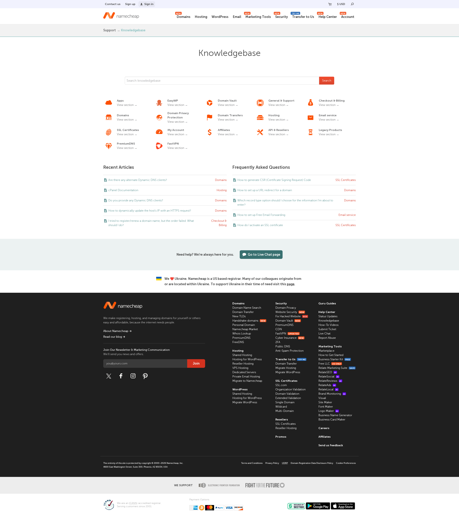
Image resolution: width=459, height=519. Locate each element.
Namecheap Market (245, 329)
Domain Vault (287, 320)
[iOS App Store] (343, 506)
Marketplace (326, 350)
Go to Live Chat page (264, 255)
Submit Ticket (327, 329)
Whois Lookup (241, 333)
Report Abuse (327, 337)
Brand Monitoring (331, 393)
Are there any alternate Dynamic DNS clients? (137, 180)
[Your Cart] (329, 4)
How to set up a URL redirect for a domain (264, 190)
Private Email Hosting (246, 376)
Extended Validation (288, 398)
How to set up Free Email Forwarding (261, 215)
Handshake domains (249, 320)
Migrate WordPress (244, 402)
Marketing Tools (258, 16)
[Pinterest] (145, 376)
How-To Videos (328, 325)
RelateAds (326, 385)
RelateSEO (327, 372)
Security (281, 16)
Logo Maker (328, 411)
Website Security (289, 312)
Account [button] (347, 16)
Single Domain (284, 402)
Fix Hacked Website (291, 316)
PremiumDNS (241, 337)
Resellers (281, 419)
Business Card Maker (331, 419)
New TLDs (239, 316)
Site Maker (325, 402)
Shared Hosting (242, 355)
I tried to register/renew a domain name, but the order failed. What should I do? (151, 223)
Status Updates (327, 316)
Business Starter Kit (334, 359)
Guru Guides (327, 303)
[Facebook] (120, 376)
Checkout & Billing (219, 223)
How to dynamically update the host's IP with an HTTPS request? (149, 210)
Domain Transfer (243, 312)
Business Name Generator (335, 415)
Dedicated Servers (244, 372)
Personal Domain (243, 325)
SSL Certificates (345, 180)
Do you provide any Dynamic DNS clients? (135, 200)
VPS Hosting (240, 368)
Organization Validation (290, 389)
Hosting (201, 17)
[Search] (352, 4)
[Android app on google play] (318, 506)
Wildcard (281, 406)
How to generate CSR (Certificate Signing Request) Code (274, 180)
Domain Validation (287, 393)
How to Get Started (330, 355)
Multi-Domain (284, 411)
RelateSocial (328, 376)
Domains (183, 16)
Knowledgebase (328, 320)
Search (326, 80)
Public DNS (282, 346)
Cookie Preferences (346, 463)
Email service (347, 215)
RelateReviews (330, 380)
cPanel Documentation (123, 190)
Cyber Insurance (289, 337)
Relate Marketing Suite (336, 368)
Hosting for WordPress (247, 359)
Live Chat (324, 333)
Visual (322, 398)
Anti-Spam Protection (289, 350)
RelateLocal (328, 389)
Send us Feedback (330, 445)
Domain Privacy (285, 307)
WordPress (220, 17)
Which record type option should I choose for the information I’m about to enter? (285, 202)
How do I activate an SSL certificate (260, 225)
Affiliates (324, 436)
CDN (278, 329)
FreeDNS (238, 342)
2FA (277, 342)
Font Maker (325, 406)
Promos (280, 436)
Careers (323, 428)
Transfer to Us (302, 16)
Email (237, 17)
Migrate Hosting (285, 368)
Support (109, 30)
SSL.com (281, 385)
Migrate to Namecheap (247, 380)
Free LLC (329, 363)
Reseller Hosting (243, 363)
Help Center (327, 16)
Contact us (112, 4)
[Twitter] (108, 376)
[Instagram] (133, 376)
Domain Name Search (246, 307)
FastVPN (287, 333)
